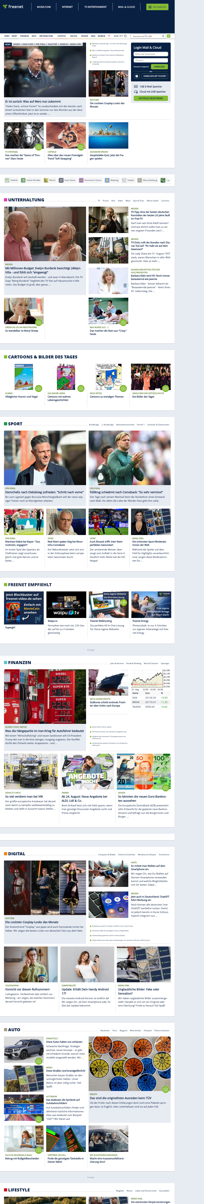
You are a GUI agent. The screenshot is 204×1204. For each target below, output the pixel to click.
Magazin (123, 1030)
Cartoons (165, 200)
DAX (134, 697)
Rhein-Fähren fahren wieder (102, 727)
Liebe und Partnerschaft (146, 1191)
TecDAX (136, 706)
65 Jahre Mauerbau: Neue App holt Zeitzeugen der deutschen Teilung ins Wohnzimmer (121, 940)
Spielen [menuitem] (84, 35)
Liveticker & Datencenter (158, 424)
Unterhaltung (26, 200)
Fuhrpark (148, 1030)
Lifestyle (19, 1190)
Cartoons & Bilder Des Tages (42, 357)
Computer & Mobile (107, 854)
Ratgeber (120, 1191)
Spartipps (165, 663)
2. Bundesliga (108, 424)
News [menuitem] (6, 35)
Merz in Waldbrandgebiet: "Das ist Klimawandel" (108, 50)
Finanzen (19, 662)
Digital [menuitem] (73, 35)
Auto (14, 1029)
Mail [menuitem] (93, 35)
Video (120, 200)
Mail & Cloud (126, 6)
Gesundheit (164, 1191)
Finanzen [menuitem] (24, 35)
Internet (67, 6)
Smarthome (164, 854)
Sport (15, 424)
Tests (114, 1030)
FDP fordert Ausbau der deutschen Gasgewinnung (109, 732)
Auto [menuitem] (34, 35)
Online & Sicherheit (126, 854)
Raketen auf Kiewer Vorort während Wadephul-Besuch (108, 56)
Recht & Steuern (151, 663)
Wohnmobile (135, 1030)
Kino (113, 200)
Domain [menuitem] (101, 35)
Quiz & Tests (138, 200)
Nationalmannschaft (125, 424)
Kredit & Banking (133, 663)
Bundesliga (94, 424)
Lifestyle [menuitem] (62, 35)
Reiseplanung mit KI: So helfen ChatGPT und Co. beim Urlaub (112, 926)
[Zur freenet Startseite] (13, 6)
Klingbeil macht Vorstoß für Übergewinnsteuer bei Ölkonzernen (109, 737)
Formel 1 (141, 424)
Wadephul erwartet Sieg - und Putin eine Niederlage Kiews (109, 45)
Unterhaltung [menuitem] (46, 35)
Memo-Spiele (153, 200)
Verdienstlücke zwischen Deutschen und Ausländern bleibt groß (110, 744)
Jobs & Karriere (117, 663)
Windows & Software (147, 854)
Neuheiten (105, 1030)
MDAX (135, 702)
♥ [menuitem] (109, 36)
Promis (106, 200)
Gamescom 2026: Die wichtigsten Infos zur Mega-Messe (110, 931)
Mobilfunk (44, 6)
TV (99, 200)
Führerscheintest (161, 1030)
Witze (128, 200)
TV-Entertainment (95, 6)
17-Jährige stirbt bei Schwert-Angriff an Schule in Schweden (108, 63)
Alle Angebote (159, 6)
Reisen (130, 1191)
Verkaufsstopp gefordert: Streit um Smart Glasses (108, 935)
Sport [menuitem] (14, 35)
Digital (16, 854)
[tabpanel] (45, 78)
